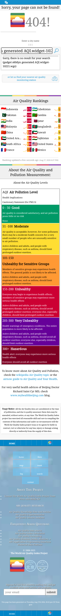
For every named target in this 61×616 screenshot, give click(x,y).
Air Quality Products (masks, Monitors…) (30, 538)
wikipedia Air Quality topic (32, 374)
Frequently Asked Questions (29, 524)
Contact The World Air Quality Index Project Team (29, 496)
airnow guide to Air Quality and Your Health (30, 379)
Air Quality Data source (30, 530)
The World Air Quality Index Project (29, 553)
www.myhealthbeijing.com (27, 395)
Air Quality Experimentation (29, 514)
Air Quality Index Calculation (30, 533)
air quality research (30, 505)
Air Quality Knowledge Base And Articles (30, 511)
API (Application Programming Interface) (30, 541)
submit (51, 592)
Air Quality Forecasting (30, 536)
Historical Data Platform (30, 544)
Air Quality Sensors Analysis (29, 517)
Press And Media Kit (30, 498)
